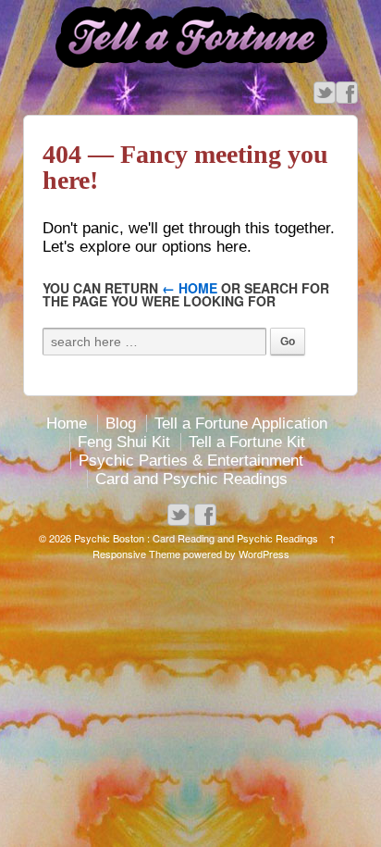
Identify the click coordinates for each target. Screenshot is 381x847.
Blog (120, 423)
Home (66, 423)
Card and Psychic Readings (191, 479)
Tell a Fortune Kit (247, 442)
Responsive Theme (136, 553)
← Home (189, 288)
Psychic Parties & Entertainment (191, 460)
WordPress (264, 553)
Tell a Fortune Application (240, 423)
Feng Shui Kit (124, 442)
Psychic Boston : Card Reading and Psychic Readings (196, 537)
